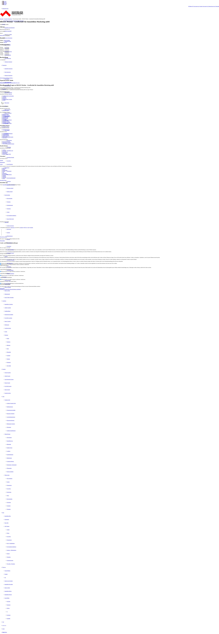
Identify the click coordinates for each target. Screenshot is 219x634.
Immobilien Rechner (6, 129)
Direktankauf (2, 162)
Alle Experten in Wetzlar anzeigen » (6, 77)
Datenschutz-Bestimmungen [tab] (5, 284)
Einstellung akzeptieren (4, 289)
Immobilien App (5, 117)
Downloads (4, 98)
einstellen (3, 240)
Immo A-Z (4, 168)
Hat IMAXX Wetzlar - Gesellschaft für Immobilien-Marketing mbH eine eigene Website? (17, 89)
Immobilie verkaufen (6, 115)
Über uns (10, 94)
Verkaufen (4, 177)
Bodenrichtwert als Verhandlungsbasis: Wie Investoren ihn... (203, 6)
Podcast (3, 99)
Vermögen (4, 176)
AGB (28, 227)
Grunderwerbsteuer (5, 135)
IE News (174, 6)
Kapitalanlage (4, 170)
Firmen (5, 4)
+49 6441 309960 (6, 40)
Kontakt (1, 160)
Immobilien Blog (5, 123)
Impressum (13, 227)
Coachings (4, 97)
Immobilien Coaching (6, 122)
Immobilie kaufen (5, 114)
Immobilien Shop (5, 120)
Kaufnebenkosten (5, 133)
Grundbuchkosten (5, 134)
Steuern (5, 2)
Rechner (5, 3)
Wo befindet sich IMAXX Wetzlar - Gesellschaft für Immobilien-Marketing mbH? (16, 87)
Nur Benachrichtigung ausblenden (14, 289)
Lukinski (21, 227)
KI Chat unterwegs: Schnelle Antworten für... (184, 6)
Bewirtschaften (5, 174)
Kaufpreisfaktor (5, 152)
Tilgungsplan (4, 143)
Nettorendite (4, 153)
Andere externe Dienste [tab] (4, 265)
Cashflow (4, 150)
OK (0, 240)
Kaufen (3, 169)
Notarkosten (4, 137)
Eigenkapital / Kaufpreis (6, 142)
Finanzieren (4, 173)
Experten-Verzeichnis (8, 18)
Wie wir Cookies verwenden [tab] (5, 247)
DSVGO (25, 227)
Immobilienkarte (5, 118)
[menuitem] (110, 1)
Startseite (1, 18)
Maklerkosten (4, 136)
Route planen (2, 35)
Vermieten (4, 175)
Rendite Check (5, 154)
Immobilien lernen (5, 110)
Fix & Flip (4, 151)
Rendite (3, 171)
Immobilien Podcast (5, 121)
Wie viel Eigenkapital (6, 141)
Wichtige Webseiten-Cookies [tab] (5, 253)
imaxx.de (5, 42)
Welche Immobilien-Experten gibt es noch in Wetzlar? (10, 88)
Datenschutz (2, 288)
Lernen (5, 1)
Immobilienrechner (5, 116)
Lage (3, 172)
